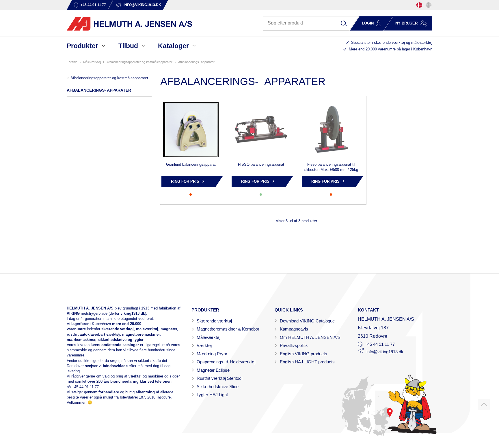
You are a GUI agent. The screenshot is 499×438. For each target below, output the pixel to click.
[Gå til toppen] (484, 404)
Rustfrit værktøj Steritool (219, 378)
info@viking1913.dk (384, 351)
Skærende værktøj (214, 320)
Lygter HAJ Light (212, 394)
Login (368, 23)
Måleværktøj (208, 337)
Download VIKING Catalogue (307, 320)
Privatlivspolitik (294, 345)
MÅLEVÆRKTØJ (92, 62)
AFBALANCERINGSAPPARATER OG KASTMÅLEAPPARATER (139, 62)
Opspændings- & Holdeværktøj (226, 361)
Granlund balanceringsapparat (191, 164)
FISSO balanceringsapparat (261, 164)
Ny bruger (406, 23)
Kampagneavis (294, 328)
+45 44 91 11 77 (85, 387)
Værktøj (204, 345)
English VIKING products (303, 353)
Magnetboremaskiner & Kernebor (228, 328)
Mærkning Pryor (212, 353)
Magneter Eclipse (213, 370)
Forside (72, 62)
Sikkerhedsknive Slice (218, 386)
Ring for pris (185, 181)
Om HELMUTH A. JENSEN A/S (310, 337)
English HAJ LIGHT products (307, 361)
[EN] (428, 5)
